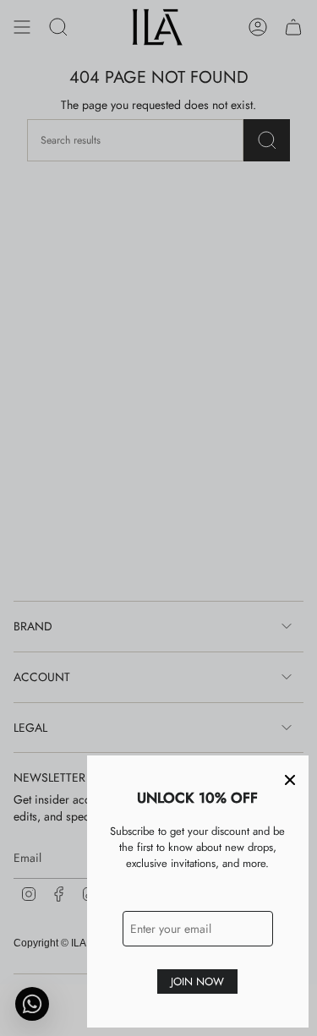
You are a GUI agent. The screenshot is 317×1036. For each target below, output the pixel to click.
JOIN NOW (197, 981)
